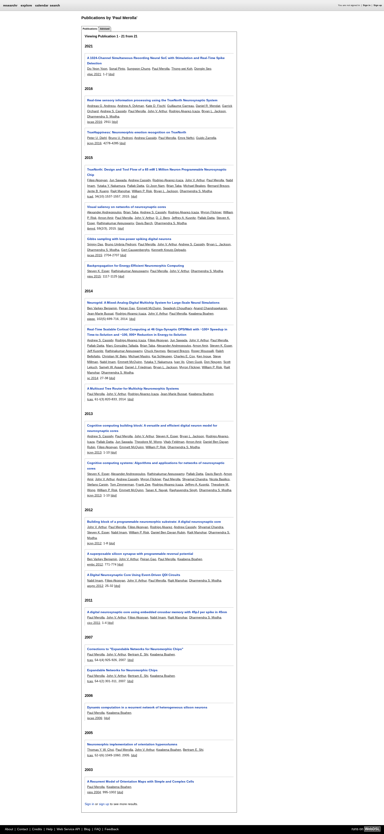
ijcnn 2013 (94, 452)
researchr (10, 5)
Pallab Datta (135, 185)
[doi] (111, 74)
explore (26, 5)
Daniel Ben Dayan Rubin (168, 532)
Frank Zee (143, 484)
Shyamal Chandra (195, 479)
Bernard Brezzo (218, 185)
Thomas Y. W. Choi (100, 749)
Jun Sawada (118, 180)
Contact (22, 829)
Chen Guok (194, 362)
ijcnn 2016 (94, 143)
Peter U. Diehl (97, 138)
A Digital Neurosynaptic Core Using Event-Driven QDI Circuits (133, 575)
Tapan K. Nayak (156, 490)
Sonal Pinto (117, 68)
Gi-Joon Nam (155, 185)
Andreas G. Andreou (101, 106)
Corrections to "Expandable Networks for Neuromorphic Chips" (135, 649)
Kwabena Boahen (201, 313)
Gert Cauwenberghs (135, 250)
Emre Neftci (186, 138)
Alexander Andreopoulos (104, 212)
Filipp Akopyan (97, 180)
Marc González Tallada (122, 345)
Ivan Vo (179, 362)
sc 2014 (92, 378)
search (55, 5)
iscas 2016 (94, 122)
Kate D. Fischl (155, 106)
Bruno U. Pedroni (120, 138)
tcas (90, 399)
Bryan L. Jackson (214, 111)
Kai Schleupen (162, 356)
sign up (104, 804)
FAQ (97, 829)
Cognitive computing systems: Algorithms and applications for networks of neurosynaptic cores (155, 465)
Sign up (378, 5)
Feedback (112, 829)
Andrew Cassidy (145, 138)
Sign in (366, 5)
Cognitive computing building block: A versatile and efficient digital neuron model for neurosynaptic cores (152, 428)
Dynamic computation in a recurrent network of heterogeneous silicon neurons (147, 707)
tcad (90, 196)
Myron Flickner (211, 212)
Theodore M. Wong (148, 441)
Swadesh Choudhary (177, 308)
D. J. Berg (163, 218)
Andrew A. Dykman (130, 106)
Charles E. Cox (184, 356)
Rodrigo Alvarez (161, 527)
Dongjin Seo (202, 68)
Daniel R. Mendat (208, 106)
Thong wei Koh (181, 68)
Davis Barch (144, 223)
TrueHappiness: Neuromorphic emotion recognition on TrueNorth (136, 132)
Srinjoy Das (95, 244)
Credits (37, 829)
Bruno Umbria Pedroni (120, 244)
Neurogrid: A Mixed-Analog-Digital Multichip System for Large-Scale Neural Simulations (153, 302)
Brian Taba (174, 185)
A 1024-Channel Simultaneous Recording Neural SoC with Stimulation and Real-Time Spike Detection (156, 60)
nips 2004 (94, 792)
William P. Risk (142, 191)
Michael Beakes (194, 185)
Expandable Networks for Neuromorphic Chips (122, 670)
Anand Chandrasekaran (210, 308)
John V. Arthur (157, 111)
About (9, 829)
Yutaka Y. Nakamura (111, 185)
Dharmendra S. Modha (103, 116)
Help (49, 829)
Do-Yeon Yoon (97, 68)
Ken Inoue (204, 356)
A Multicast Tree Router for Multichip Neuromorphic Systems (133, 388)
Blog (87, 829)
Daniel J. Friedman (138, 367)
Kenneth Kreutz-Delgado (168, 250)
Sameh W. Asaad (111, 367)
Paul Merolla (161, 68)
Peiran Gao (127, 308)
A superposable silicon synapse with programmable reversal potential (140, 553)
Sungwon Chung (138, 68)
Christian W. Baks (114, 356)
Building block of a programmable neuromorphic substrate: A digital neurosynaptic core (154, 521)
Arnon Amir (105, 218)
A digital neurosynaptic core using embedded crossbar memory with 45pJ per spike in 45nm (157, 612)
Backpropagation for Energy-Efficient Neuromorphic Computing (135, 265)
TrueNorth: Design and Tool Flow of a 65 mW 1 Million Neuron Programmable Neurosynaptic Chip (156, 172)
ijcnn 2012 (94, 543)
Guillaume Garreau (180, 106)
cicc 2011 (93, 622)
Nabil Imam (108, 362)
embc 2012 (95, 564)
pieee (91, 319)
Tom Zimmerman (122, 484)
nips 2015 (94, 276)
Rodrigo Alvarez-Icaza (184, 111)
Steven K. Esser (98, 271)
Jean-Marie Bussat (100, 313)
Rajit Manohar (120, 191)
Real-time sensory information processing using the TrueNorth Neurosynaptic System (152, 100)
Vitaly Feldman (174, 441)
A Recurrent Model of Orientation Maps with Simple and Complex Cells (140, 781)
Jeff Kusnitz (95, 351)
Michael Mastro (139, 356)
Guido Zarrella (206, 138)
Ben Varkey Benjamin (102, 308)
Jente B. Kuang (98, 191)
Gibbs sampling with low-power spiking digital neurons (129, 239)
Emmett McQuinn (149, 308)
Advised (105, 28)
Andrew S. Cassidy (113, 111)
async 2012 (95, 586)
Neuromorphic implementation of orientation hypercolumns (132, 744)
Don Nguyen (213, 362)
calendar (41, 5)
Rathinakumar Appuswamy (115, 223)
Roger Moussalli (202, 351)
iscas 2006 (94, 718)
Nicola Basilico (219, 479)
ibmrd (91, 228)
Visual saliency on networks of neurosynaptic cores (126, 207)
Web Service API (68, 829)
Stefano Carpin (97, 484)
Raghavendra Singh (183, 490)
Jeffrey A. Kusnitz (184, 218)
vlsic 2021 (94, 74)
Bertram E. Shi (138, 654)
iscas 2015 (94, 255)
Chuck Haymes (155, 351)
